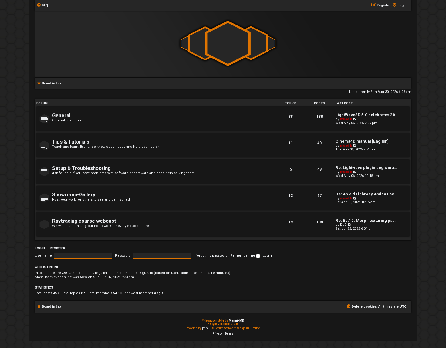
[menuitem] (42, 5)
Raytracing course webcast (84, 221)
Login (40, 248)
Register (57, 248)
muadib (346, 119)
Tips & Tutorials (70, 142)
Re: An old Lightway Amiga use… (366, 194)
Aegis (159, 293)
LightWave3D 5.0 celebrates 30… (367, 115)
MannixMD (236, 320)
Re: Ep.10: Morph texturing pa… (366, 220)
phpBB (207, 328)
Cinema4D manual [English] (362, 141)
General (61, 115)
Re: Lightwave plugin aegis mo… (366, 167)
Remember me (243, 256)
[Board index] (228, 43)
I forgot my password (211, 256)
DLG (343, 225)
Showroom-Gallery (73, 195)
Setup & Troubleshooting (81, 168)
